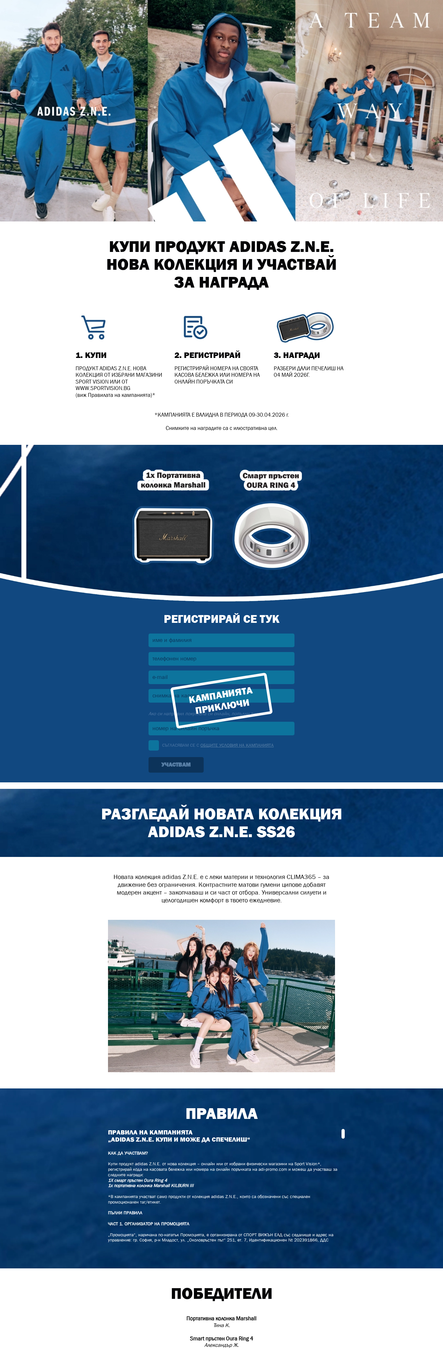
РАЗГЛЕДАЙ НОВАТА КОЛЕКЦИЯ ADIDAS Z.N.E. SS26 (221, 823)
